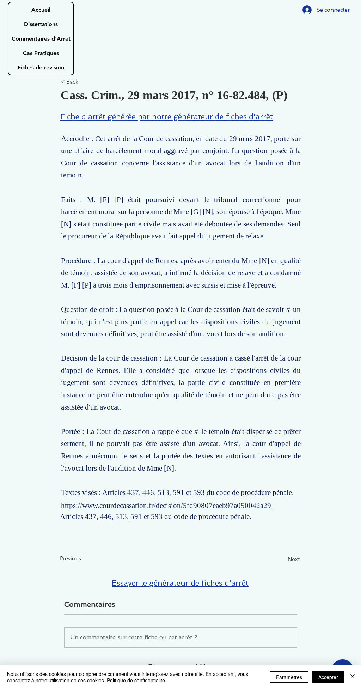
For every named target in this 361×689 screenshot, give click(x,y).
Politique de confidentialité (136, 680)
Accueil (40, 9)
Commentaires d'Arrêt (41, 38)
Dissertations (41, 24)
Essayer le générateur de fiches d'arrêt (180, 583)
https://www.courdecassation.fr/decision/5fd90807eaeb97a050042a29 (166, 505)
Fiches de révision (41, 67)
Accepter (328, 677)
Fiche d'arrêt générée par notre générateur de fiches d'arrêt (166, 116)
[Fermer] (352, 677)
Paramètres (289, 677)
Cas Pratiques (41, 53)
